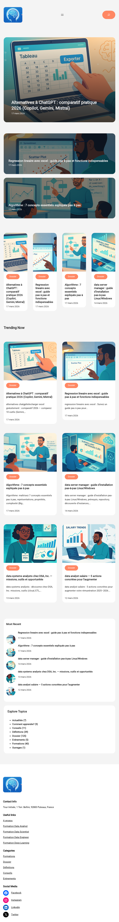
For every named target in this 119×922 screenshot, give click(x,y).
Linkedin (15, 907)
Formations (18, 743)
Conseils (16, 728)
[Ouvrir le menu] (62, 15)
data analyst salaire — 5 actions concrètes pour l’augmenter (83, 577)
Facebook (16, 892)
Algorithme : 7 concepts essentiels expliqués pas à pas (45, 205)
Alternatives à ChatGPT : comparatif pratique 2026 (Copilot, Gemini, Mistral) (54, 105)
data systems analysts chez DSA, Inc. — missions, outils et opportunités (29, 577)
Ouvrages (17, 747)
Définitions (17, 732)
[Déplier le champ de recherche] (108, 15)
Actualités (17, 720)
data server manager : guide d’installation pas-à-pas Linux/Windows (103, 291)
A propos (8, 820)
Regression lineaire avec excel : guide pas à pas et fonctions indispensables (58, 161)
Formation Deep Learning (16, 842)
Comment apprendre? (23, 724)
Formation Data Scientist (16, 831)
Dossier (12, 276)
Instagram (16, 900)
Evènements (18, 739)
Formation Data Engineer (16, 837)
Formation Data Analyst (15, 826)
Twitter (14, 914)
